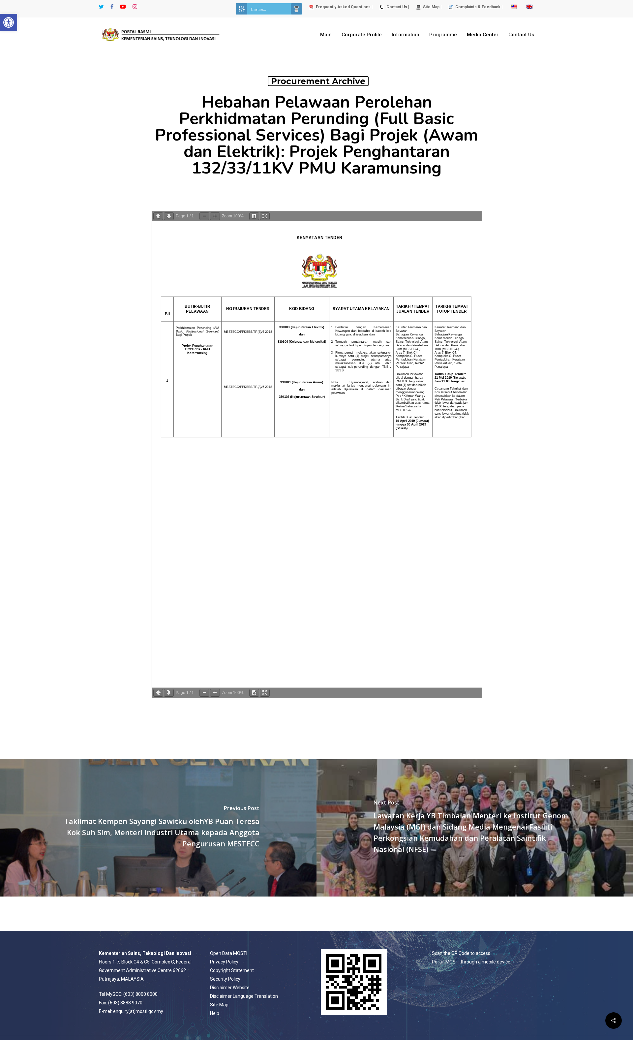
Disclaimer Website (230, 987)
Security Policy (225, 979)
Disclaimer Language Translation (244, 996)
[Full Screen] (265, 216)
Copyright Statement (232, 970)
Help (214, 1013)
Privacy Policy (224, 961)
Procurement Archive (318, 81)
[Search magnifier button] (296, 9)
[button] (8, 22)
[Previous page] (158, 216)
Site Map (219, 1004)
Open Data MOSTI (228, 953)
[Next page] (169, 216)
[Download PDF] (254, 216)
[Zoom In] (215, 216)
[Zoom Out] (204, 216)
